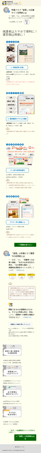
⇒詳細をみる (19, 270)
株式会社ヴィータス (19, 446)
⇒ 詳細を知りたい (25, 245)
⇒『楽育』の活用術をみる (25, 437)
